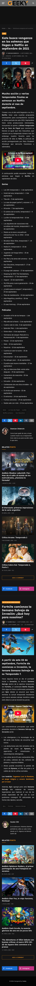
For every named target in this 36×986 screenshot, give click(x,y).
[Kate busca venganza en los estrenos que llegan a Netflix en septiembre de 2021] (18, 78)
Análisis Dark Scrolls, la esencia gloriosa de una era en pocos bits (17, 929)
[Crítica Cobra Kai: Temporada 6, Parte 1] (18, 553)
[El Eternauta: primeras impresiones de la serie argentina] (18, 496)
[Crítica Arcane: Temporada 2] (18, 525)
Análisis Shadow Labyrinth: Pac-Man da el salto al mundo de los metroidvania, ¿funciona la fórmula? (16, 476)
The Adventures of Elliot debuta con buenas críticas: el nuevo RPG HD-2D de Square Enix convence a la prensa (18, 943)
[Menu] (3, 3)
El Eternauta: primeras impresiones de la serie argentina (17, 509)
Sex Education (20, 413)
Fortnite (10, 806)
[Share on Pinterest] (25, 63)
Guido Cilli (11, 622)
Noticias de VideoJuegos (11, 602)
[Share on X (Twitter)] (15, 63)
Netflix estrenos (8, 413)
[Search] (33, 3)
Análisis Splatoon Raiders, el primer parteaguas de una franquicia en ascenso (18, 868)
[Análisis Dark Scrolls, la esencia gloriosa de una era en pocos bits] (18, 916)
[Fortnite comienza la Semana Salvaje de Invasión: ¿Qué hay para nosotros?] (18, 644)
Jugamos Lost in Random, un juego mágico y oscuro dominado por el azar (18, 779)
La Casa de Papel (14, 410)
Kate (4, 410)
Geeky (24, 981)
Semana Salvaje (21, 806)
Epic (4, 806)
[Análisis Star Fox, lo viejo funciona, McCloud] (18, 886)
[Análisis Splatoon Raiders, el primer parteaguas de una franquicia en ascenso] (18, 854)
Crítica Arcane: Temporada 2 (14, 537)
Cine (4, 33)
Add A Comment (18, 578)
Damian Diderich (13, 53)
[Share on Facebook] (6, 63)
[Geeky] (18, 3)
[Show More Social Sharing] (32, 63)
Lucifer (24, 410)
